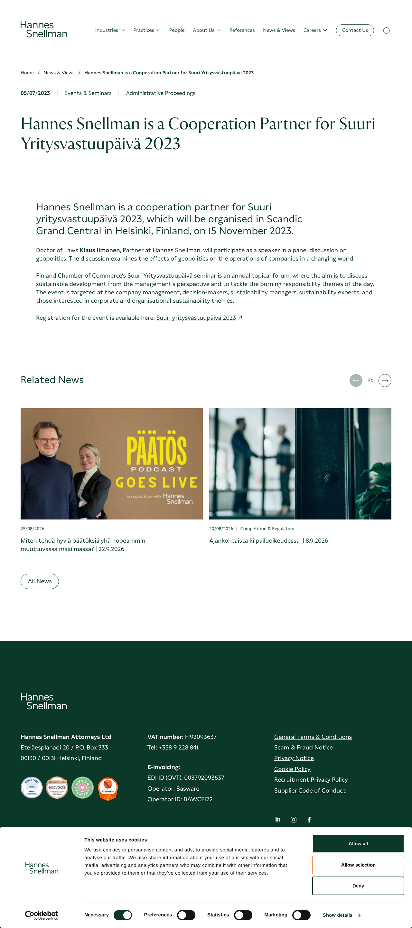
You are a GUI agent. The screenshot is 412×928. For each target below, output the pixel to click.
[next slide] (385, 380)
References (242, 30)
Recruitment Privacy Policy (311, 779)
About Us (203, 30)
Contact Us (355, 30)
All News (40, 581)
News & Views (279, 30)
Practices (143, 30)
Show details (338, 915)
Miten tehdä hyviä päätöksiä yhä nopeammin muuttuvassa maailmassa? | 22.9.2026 (83, 545)
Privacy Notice (294, 758)
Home (27, 73)
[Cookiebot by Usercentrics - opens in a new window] (42, 915)
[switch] (186, 913)
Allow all (358, 843)
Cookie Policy (292, 769)
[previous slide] (356, 380)
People (177, 30)
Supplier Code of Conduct (310, 790)
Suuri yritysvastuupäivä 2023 (196, 317)
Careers (312, 30)
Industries (106, 30)
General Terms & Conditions (313, 736)
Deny (358, 885)
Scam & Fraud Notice (303, 747)
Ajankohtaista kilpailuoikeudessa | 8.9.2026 (268, 540)
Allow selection (358, 865)
